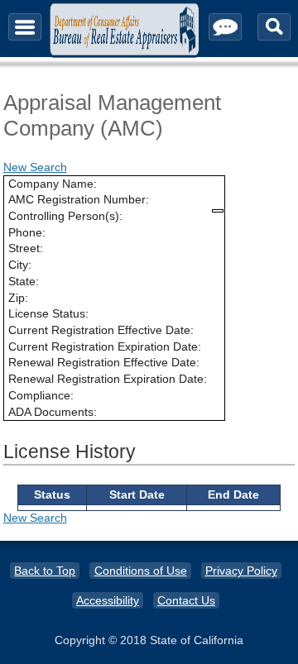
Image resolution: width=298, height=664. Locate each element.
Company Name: (52, 183)
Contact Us (186, 600)
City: (19, 264)
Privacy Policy (241, 570)
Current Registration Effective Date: (101, 330)
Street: (25, 248)
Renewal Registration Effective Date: (103, 362)
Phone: (27, 232)
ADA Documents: (52, 411)
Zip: (18, 297)
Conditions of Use (140, 570)
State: (23, 281)
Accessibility (107, 600)
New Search (35, 167)
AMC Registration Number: (78, 199)
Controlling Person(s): (65, 215)
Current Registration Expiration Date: (104, 346)
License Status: (48, 313)
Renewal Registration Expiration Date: (107, 378)
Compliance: (41, 395)
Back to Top (44, 570)
